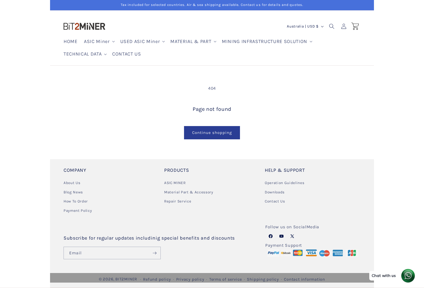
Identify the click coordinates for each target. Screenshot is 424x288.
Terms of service (225, 279)
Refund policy (157, 279)
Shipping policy (263, 279)
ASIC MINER (175, 182)
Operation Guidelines (284, 182)
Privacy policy (190, 279)
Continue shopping (212, 132)
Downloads (275, 192)
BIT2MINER (126, 279)
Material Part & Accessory (188, 192)
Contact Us (275, 201)
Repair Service (177, 201)
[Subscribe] (154, 253)
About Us (72, 182)
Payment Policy (78, 210)
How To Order (76, 201)
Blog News (73, 192)
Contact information (304, 279)
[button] (99, 41)
